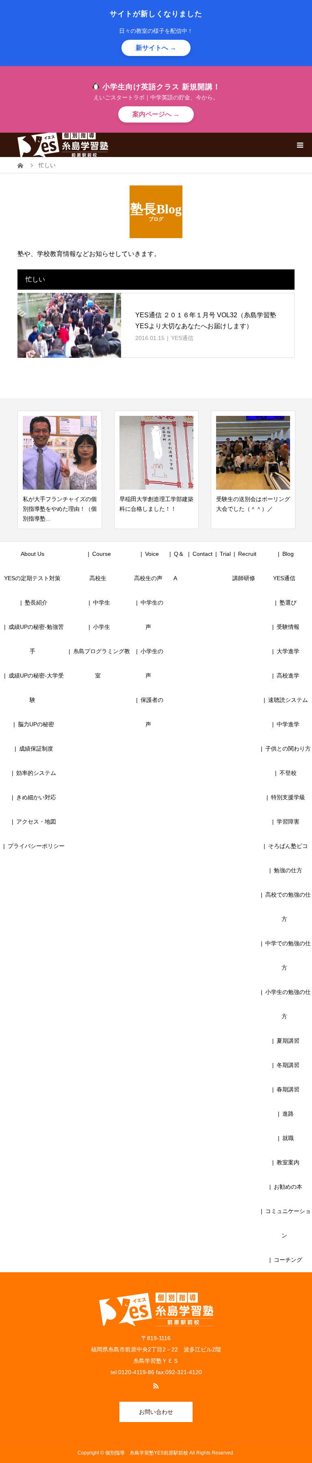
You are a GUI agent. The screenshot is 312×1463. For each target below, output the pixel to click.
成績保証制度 (36, 748)
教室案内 (288, 1162)
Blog (288, 554)
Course (101, 554)
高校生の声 (148, 578)
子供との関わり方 (288, 748)
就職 (288, 1138)
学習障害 (288, 821)
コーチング (288, 1259)
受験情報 (288, 627)
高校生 (100, 578)
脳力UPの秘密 (36, 724)
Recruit (247, 554)
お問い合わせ (156, 1412)
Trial (225, 554)
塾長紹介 (36, 602)
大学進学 (288, 651)
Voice (152, 554)
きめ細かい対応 (36, 797)
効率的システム (36, 773)
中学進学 (288, 724)
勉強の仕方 (288, 870)
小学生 (104, 627)
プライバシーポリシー (36, 846)
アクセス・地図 (36, 821)
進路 (288, 1113)
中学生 (104, 602)
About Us (32, 554)
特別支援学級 (288, 797)
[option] (59, 470)
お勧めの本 (288, 1186)
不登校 (288, 773)
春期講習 (288, 1089)
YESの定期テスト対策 (32, 578)
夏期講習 (288, 1040)
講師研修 (243, 578)
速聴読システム (288, 700)
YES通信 (182, 338)
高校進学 (288, 675)
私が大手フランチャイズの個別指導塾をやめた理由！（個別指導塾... (60, 509)
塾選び (288, 602)
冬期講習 (288, 1065)
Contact (202, 554)
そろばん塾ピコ (288, 846)
